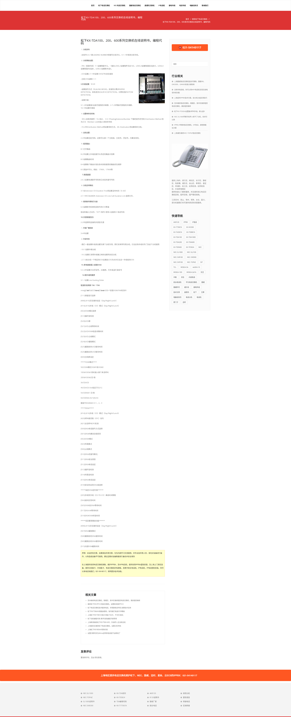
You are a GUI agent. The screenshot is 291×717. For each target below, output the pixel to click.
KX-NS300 (190, 227)
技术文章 (176, 292)
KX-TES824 (190, 247)
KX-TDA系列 (121, 693)
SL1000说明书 (88, 701)
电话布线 (182, 5)
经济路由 (86, 143)
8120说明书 (154, 697)
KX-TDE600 (177, 247)
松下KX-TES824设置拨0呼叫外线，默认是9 (189, 111)
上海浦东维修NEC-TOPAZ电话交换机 (187, 133)
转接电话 (186, 701)
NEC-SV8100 (178, 257)
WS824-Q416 (191, 272)
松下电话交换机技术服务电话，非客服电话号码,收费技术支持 (109, 607)
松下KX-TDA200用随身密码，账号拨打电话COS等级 (106, 611)
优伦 (182, 277)
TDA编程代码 (122, 701)
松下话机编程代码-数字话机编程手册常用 (102, 618)
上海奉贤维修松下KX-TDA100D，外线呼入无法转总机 (107, 622)
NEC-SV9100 (178, 262)
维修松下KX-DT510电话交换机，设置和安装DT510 (106, 604)
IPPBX (186, 222)
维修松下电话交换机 (199, 19)
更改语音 (186, 697)
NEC (200, 247)
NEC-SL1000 (178, 252)
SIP (201, 262)
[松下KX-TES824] (190, 156)
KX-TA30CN (177, 232)
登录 (99, 657)
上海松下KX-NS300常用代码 (98, 629)
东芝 (202, 272)
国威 (203, 282)
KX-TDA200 (177, 242)
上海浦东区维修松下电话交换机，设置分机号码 (104, 626)
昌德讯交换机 (149, 5)
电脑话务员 (194, 5)
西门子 (175, 302)
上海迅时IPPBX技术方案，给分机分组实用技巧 (190, 98)
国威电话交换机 (135, 5)
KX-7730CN (177, 227)
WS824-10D (177, 272)
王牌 (202, 292)
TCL (174, 267)
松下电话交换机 (104, 5)
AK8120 (176, 222)
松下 (195, 292)
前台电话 (153, 705)
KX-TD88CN (190, 232)
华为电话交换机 (191, 282)
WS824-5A (184, 267)
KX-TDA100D (191, 237)
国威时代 (176, 287)
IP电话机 (161, 5)
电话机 (199, 297)
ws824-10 (196, 267)
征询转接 (186, 705)
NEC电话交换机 (119, 5)
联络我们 (205, 5)
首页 (92, 5)
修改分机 (186, 693)
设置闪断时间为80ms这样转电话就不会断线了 (104, 633)
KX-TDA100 (177, 237)
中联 (175, 277)
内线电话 (192, 277)
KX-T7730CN (122, 705)
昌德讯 (186, 292)
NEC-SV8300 (191, 257)
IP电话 (194, 222)
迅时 (184, 302)
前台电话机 (177, 282)
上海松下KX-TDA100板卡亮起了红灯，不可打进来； (106, 615)
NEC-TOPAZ (191, 262)
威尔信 (186, 287)
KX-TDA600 (190, 242)
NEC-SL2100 (191, 252)
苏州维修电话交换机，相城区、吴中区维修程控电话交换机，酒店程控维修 (114, 600)
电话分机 (189, 297)
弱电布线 (172, 5)
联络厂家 (153, 701)
